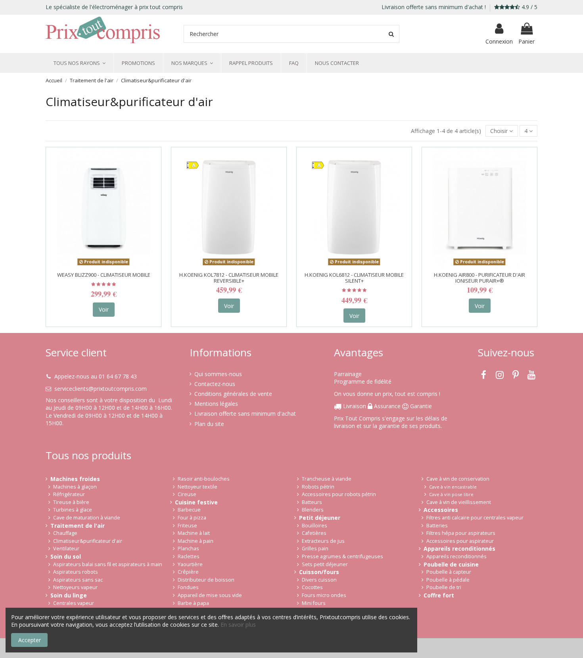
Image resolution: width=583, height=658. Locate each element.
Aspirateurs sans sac (78, 579)
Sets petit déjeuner (325, 564)
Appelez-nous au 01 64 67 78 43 (95, 376)
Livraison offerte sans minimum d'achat (245, 413)
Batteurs (312, 502)
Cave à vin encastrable (453, 487)
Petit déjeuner (319, 517)
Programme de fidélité (362, 381)
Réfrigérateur (69, 494)
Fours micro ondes (324, 595)
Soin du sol (65, 556)
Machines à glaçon (75, 486)
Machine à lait (194, 533)
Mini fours (314, 603)
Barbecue (189, 509)
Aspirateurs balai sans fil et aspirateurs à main (107, 564)
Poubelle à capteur (448, 572)
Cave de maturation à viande (86, 517)
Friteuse (187, 525)
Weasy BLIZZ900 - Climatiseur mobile (103, 274)
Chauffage (65, 533)
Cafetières (314, 533)
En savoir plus (238, 624)
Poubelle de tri (443, 587)
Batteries (437, 525)
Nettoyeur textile (197, 486)
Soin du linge (68, 595)
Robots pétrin (318, 486)
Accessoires (441, 509)
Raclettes (188, 556)
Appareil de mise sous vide (210, 595)
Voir (104, 309)
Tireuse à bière (71, 502)
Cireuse (187, 494)
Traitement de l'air (77, 525)
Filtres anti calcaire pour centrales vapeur (475, 517)
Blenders (313, 509)
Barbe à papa (193, 603)
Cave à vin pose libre (451, 494)
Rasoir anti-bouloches (204, 478)
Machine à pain (195, 541)
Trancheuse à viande (326, 478)
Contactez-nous (214, 384)
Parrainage (348, 374)
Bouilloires (314, 525)
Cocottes (312, 587)
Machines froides (75, 479)
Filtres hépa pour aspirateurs (460, 533)
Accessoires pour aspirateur (460, 541)
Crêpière (188, 572)
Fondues (188, 587)
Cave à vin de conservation (457, 478)
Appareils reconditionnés (459, 548)
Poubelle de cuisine (451, 564)
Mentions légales (216, 403)
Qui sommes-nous (218, 374)
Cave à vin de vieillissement (458, 502)
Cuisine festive (196, 502)
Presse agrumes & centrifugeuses (342, 556)
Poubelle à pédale (448, 579)
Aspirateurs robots (75, 572)
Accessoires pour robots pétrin (339, 494)
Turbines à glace (72, 509)
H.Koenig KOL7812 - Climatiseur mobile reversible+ (228, 278)
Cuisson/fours (319, 572)
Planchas (188, 548)
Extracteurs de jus (323, 541)
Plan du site (209, 424)
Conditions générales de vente (233, 393)
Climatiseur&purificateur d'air (87, 541)
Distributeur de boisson (206, 579)
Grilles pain (315, 548)
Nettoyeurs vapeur (75, 587)
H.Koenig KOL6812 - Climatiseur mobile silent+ (354, 278)
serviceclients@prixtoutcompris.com (100, 388)
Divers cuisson (319, 579)
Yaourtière (190, 564)
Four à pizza (192, 517)
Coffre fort (439, 595)
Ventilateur (66, 548)
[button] (79, 63)
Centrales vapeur (73, 603)
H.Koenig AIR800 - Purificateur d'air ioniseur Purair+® (479, 278)
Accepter (29, 640)
